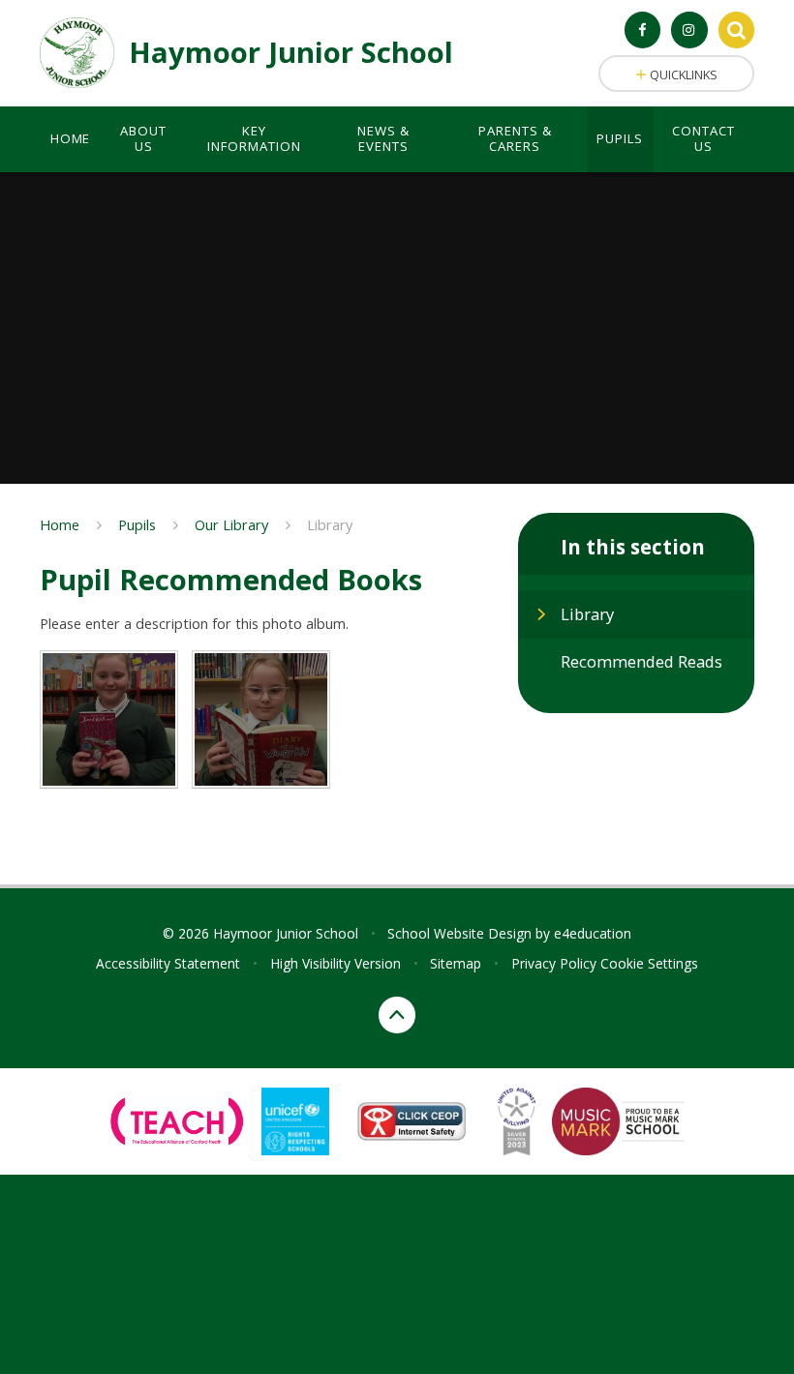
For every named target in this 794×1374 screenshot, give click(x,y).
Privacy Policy (553, 963)
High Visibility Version (335, 963)
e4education (592, 933)
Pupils (137, 524)
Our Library (231, 524)
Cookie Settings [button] (649, 963)
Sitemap (455, 963)
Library (329, 524)
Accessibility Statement (168, 963)
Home (59, 524)
